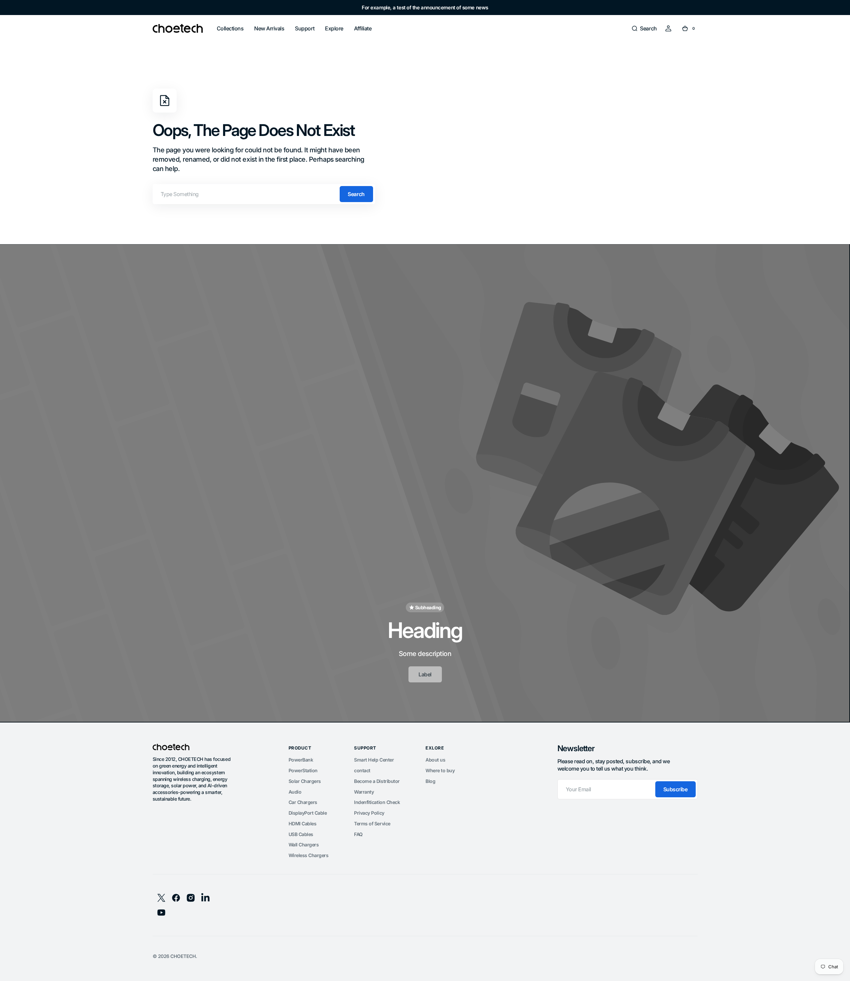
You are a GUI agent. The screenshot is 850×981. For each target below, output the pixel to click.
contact (362, 770)
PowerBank (301, 760)
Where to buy (440, 770)
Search (356, 194)
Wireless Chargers (309, 855)
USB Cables (301, 834)
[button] (644, 28)
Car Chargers (303, 802)
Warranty (364, 792)
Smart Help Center (374, 760)
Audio (295, 792)
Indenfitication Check (377, 802)
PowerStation (303, 770)
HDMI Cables (303, 823)
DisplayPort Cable (308, 813)
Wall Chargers (304, 844)
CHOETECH (183, 956)
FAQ (358, 834)
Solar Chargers (305, 781)
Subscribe (675, 789)
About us (435, 760)
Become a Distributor (376, 781)
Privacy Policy (369, 813)
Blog (430, 781)
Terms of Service (372, 823)
